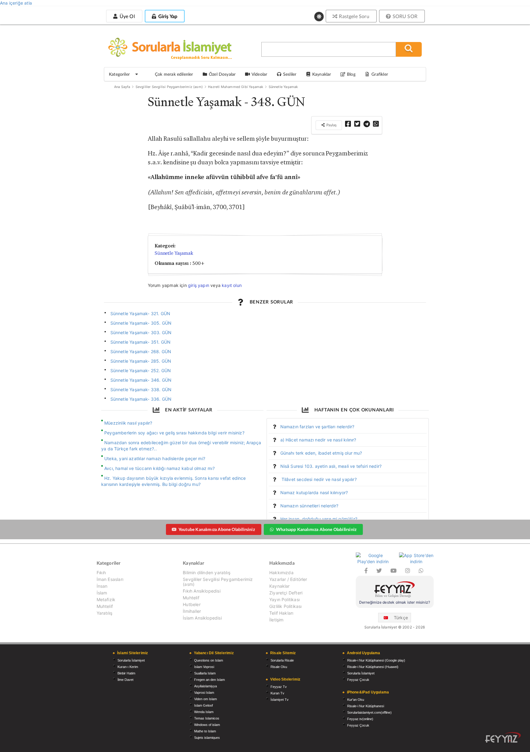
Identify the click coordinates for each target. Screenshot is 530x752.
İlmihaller (192, 611)
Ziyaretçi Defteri (285, 592)
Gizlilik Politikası (285, 606)
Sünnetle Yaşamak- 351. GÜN (140, 342)
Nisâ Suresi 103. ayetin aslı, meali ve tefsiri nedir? (331, 466)
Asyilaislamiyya (205, 686)
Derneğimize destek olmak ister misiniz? (394, 602)
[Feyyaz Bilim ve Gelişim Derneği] (394, 590)
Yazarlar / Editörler (288, 579)
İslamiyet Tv (280, 699)
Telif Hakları (281, 613)
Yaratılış (105, 613)
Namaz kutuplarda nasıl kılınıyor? (314, 492)
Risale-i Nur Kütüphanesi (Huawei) (372, 667)
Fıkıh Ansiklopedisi (201, 591)
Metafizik (106, 599)
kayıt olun (232, 285)
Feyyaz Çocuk (358, 679)
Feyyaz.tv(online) (360, 719)
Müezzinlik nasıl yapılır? (128, 423)
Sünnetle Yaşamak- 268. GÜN (140, 351)
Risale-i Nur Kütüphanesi (365, 706)
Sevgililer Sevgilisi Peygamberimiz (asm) (169, 87)
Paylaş (330, 125)
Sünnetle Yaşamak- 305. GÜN (141, 323)
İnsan (102, 586)
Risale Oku (279, 667)
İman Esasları (110, 579)
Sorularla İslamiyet (131, 660)
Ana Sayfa (122, 87)
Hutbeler (191, 604)
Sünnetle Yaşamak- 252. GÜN (140, 370)
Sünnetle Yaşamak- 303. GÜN (141, 332)
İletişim (276, 619)
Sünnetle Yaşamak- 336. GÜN (141, 399)
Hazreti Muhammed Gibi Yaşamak (235, 87)
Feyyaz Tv (279, 687)
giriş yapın (198, 285)
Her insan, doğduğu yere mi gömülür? (318, 518)
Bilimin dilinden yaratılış (206, 572)
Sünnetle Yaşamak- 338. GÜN (141, 389)
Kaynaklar (279, 586)
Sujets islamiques (207, 737)
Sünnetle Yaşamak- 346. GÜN (141, 380)
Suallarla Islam (205, 673)
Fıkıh (101, 572)
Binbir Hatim (126, 673)
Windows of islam (207, 725)
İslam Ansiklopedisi (202, 617)
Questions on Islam (208, 660)
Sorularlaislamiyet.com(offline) (369, 712)
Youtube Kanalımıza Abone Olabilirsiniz (217, 529)
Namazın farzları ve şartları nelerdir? (317, 426)
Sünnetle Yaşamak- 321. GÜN (140, 313)
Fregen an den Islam (209, 679)
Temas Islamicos (206, 718)
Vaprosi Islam (204, 692)
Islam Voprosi (204, 667)
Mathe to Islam (205, 731)
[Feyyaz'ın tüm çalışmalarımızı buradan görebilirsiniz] (503, 737)
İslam (102, 592)
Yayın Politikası (284, 599)
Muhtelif (105, 606)
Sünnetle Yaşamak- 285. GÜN (140, 361)
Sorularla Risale (282, 660)
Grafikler (379, 74)
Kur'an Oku (355, 699)
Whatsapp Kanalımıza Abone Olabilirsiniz (316, 529)
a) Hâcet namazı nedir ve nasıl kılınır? (318, 439)
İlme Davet (125, 679)
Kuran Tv (277, 693)
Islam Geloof (203, 705)
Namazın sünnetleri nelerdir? (309, 505)
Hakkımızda (281, 572)
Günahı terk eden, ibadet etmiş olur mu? (321, 453)
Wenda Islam (203, 712)
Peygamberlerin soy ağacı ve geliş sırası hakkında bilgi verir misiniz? (174, 432)
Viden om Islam (205, 699)
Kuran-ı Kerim (127, 667)
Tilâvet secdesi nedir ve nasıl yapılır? (318, 479)
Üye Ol (126, 16)
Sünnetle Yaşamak (283, 87)
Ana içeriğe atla (16, 3)
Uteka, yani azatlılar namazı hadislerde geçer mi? (154, 458)
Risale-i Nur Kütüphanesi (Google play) (376, 660)
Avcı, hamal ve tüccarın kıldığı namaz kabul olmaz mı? (159, 468)
